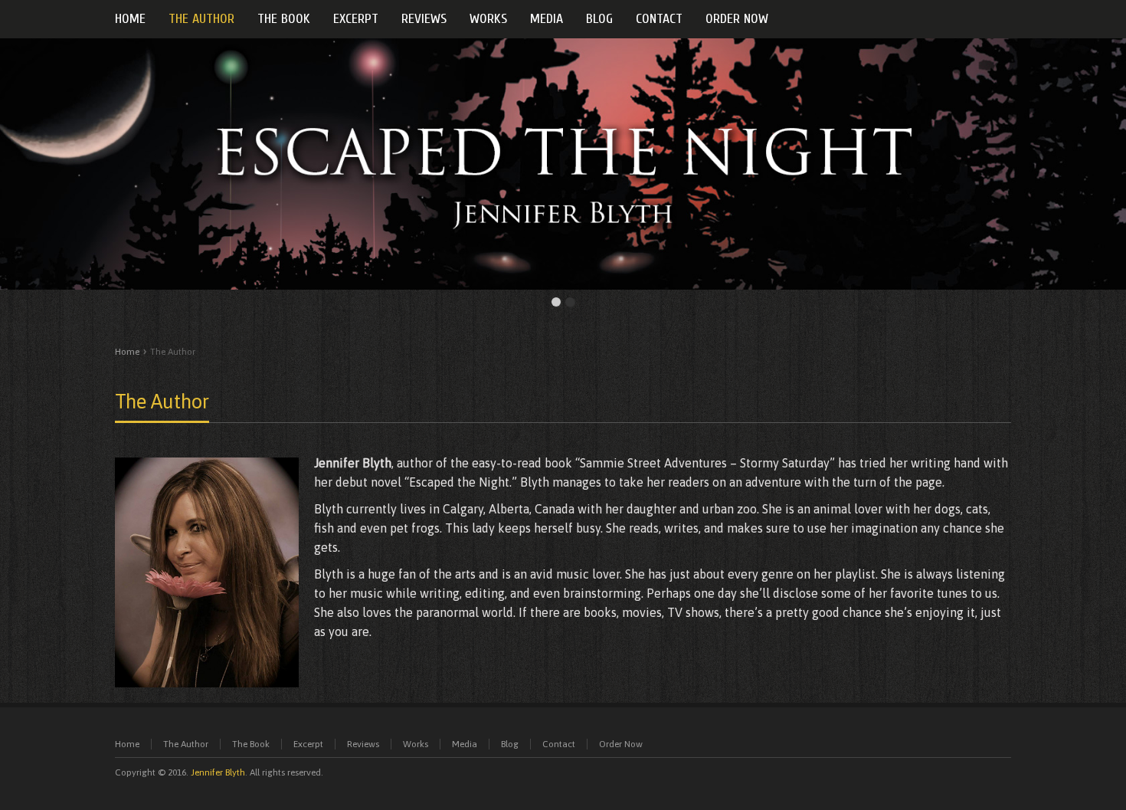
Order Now (621, 744)
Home (127, 351)
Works (415, 744)
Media (464, 744)
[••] (563, 164)
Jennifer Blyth (218, 772)
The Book (251, 744)
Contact (558, 744)
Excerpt (308, 744)
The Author (162, 401)
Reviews (363, 744)
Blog (510, 744)
